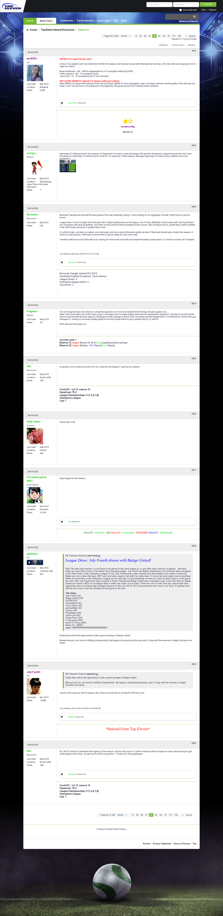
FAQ (116, 20)
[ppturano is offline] (35, 562)
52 (140, 36)
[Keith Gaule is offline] (35, 436)
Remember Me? (190, 10)
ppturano (72, 717)
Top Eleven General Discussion (57, 29)
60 (145, 36)
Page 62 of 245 (111, 36)
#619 (194, 664)
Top (194, 843)
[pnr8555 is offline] (35, 73)
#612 (194, 145)
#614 (194, 303)
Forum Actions (85, 20)
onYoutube (128, 532)
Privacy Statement (162, 843)
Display (191, 45)
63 (159, 36)
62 (154, 36)
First (125, 36)
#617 (194, 470)
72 (168, 36)
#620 (194, 743)
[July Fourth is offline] (35, 686)
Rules (124, 20)
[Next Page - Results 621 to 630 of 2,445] (186, 36)
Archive (147, 843)
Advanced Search (188, 21)
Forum (30, 20)
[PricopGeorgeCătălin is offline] (35, 495)
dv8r (70, 522)
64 (164, 36)
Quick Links (103, 20)
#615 (194, 358)
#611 (194, 51)
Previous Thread (105, 829)
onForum (99, 532)
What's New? (46, 20)
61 (150, 36)
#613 (194, 207)
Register (212, 10)
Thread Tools (177, 45)
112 (173, 36)
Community (66, 20)
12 (136, 36)
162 (179, 36)
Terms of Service (181, 843)
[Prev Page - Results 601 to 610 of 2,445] (130, 36)
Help (203, 10)
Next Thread (119, 829)
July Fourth (73, 103)
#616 (194, 414)
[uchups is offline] (35, 167)
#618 (194, 546)
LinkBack (163, 45)
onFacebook (166, 532)
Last (191, 36)
